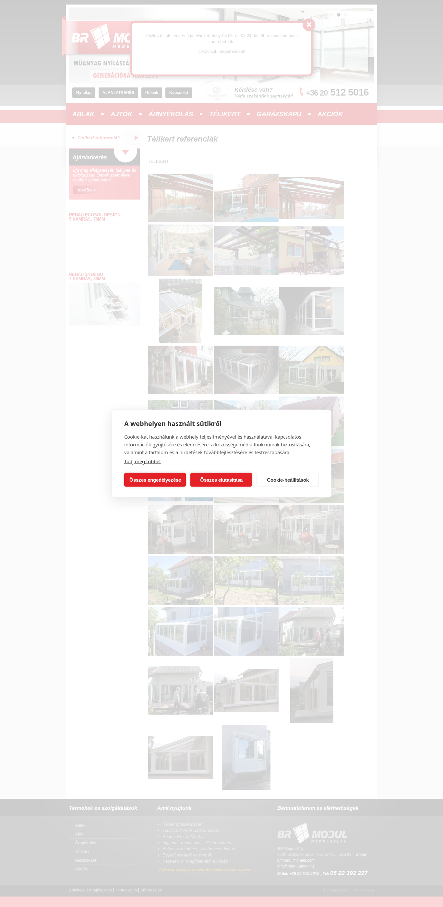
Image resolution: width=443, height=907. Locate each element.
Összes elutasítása (221, 479)
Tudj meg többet (142, 461)
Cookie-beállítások (288, 479)
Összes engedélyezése (155, 479)
